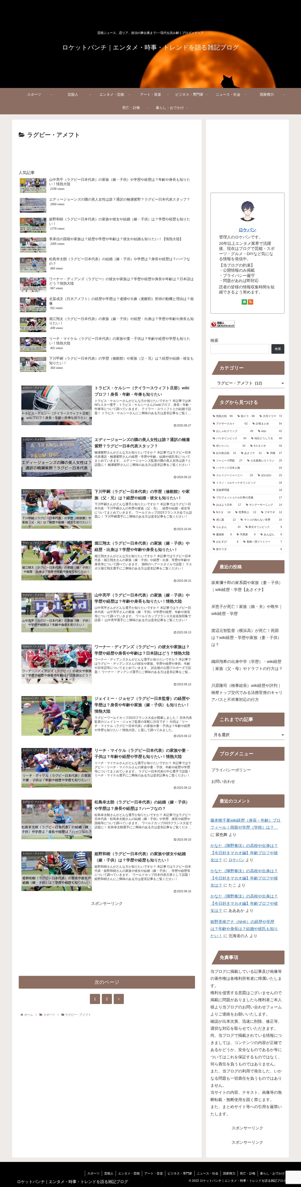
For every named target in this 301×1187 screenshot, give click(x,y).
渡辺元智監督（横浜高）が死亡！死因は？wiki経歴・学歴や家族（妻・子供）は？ (246, 637)
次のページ (107, 982)
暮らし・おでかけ (272, 1173)
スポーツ (93, 1173)
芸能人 (108, 1173)
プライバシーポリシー (231, 770)
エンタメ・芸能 (129, 1173)
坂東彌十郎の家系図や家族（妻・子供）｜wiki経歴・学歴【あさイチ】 (247, 586)
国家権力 (229, 1173)
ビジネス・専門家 (179, 1173)
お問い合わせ (223, 781)
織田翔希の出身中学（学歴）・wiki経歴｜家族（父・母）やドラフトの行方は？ (247, 665)
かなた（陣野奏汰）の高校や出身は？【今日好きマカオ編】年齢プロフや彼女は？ (244, 852)
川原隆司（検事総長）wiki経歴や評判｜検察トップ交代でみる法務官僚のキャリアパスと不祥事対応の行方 (247, 692)
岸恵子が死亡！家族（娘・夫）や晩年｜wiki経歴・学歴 (247, 610)
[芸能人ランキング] (222, 326)
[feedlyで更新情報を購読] (244, 302)
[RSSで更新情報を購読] (250, 302)
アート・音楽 (153, 1173)
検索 (214, 340)
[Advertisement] (107, 152)
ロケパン (247, 229)
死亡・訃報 (247, 1173)
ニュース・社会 (207, 1173)
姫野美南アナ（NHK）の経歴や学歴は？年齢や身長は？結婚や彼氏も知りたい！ (244, 929)
